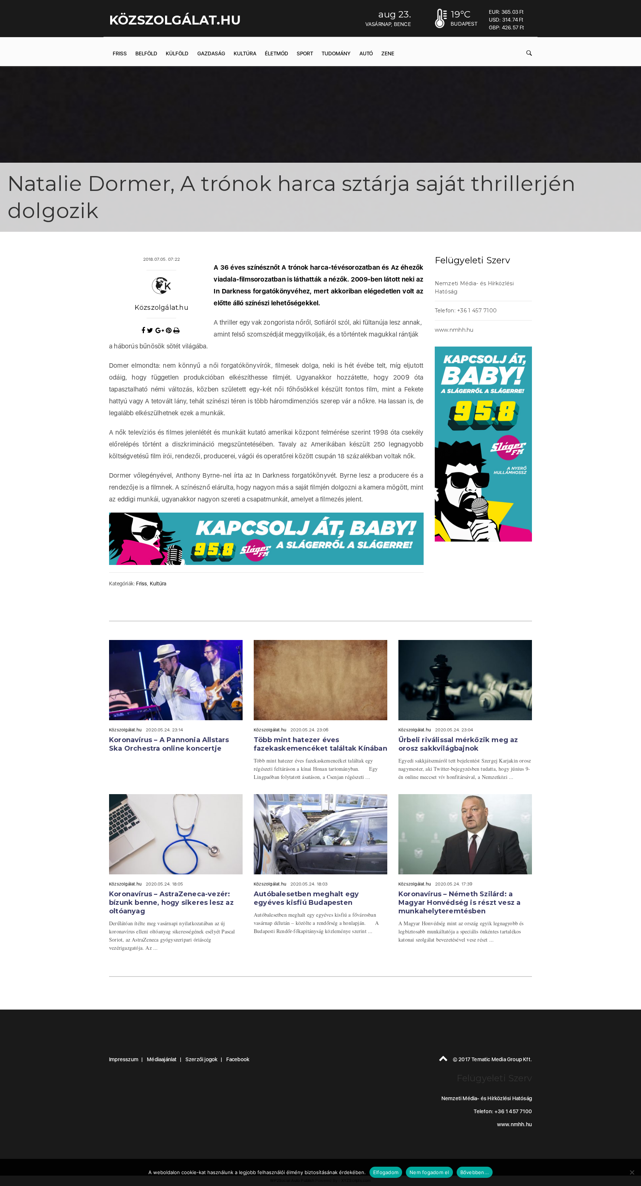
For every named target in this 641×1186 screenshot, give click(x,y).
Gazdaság (211, 53)
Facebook (238, 1059)
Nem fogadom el (429, 1172)
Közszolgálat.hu (161, 307)
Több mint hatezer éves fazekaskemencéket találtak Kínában (320, 744)
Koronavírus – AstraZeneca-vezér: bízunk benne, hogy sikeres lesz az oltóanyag (171, 902)
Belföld (146, 53)
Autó (366, 53)
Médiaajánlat (162, 1059)
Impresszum (123, 1059)
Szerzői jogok (201, 1059)
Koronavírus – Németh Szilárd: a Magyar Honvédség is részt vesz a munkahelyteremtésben (459, 902)
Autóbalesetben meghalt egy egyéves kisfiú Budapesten (306, 898)
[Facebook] (144, 330)
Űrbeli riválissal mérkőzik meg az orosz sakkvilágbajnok (458, 744)
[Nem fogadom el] (631, 1172)
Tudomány (336, 53)
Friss (120, 53)
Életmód (276, 53)
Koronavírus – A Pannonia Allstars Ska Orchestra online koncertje (169, 744)
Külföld (177, 53)
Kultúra (245, 53)
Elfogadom (385, 1172)
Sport (305, 53)
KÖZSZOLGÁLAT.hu (175, 20)
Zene (387, 53)
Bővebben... (474, 1172)
